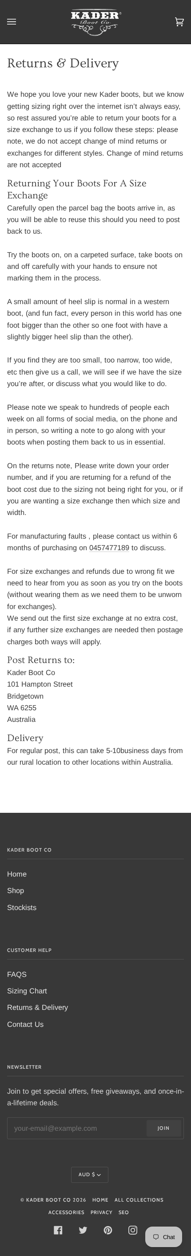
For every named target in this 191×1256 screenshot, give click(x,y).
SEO (124, 1212)
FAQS (17, 974)
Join (164, 1128)
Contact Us (25, 1024)
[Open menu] (20, 22)
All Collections (139, 1200)
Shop (15, 890)
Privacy (101, 1212)
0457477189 (109, 548)
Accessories (66, 1212)
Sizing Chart (27, 991)
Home (17, 874)
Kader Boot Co (48, 1200)
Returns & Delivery (37, 1007)
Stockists (21, 907)
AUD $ (87, 1174)
